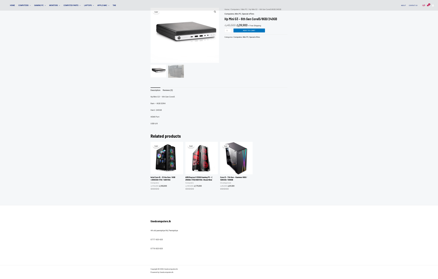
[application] (30, 5)
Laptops (88, 5)
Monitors (53, 5)
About (403, 5)
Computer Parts (71, 5)
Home (12, 5)
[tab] (155, 90)
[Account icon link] (433, 5)
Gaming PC (39, 5)
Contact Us (413, 5)
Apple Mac (102, 5)
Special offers (248, 14)
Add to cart (249, 30)
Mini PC (238, 14)
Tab (114, 5)
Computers (23, 5)
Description (155, 90)
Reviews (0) (168, 90)
